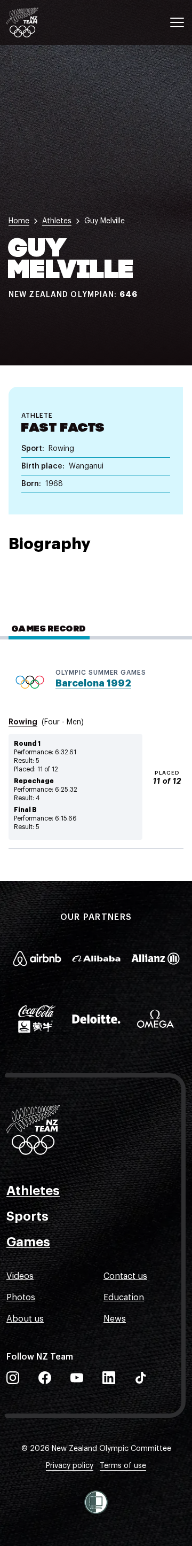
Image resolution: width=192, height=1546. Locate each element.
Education (123, 1297)
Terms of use (123, 1466)
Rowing (23, 721)
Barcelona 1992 (93, 683)
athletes (56, 221)
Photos (20, 1297)
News (114, 1319)
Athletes (33, 1190)
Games (28, 1242)
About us (25, 1319)
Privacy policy (69, 1466)
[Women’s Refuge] (96, 1502)
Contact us (125, 1276)
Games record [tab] (49, 629)
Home (19, 221)
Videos (20, 1276)
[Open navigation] (177, 22)
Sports (27, 1216)
